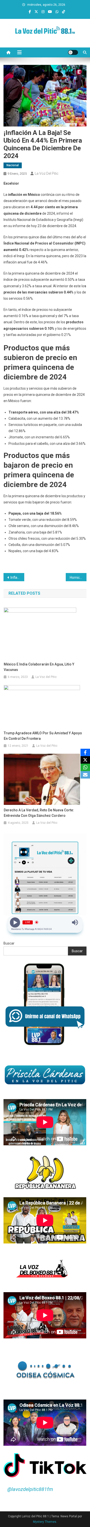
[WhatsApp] (85, 767)
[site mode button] (73, 52)
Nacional (12, 165)
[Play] (15, 922)
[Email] (85, 775)
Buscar (9, 943)
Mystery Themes (44, 1522)
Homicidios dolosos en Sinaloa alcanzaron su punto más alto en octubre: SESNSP (78, 577)
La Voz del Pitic (46, 173)
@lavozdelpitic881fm (30, 1489)
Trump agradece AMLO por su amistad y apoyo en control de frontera (43, 736)
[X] (85, 760)
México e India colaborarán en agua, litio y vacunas (39, 667)
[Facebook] (85, 752)
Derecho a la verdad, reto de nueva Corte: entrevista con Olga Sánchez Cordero (39, 813)
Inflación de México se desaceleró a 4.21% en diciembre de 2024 (17, 577)
